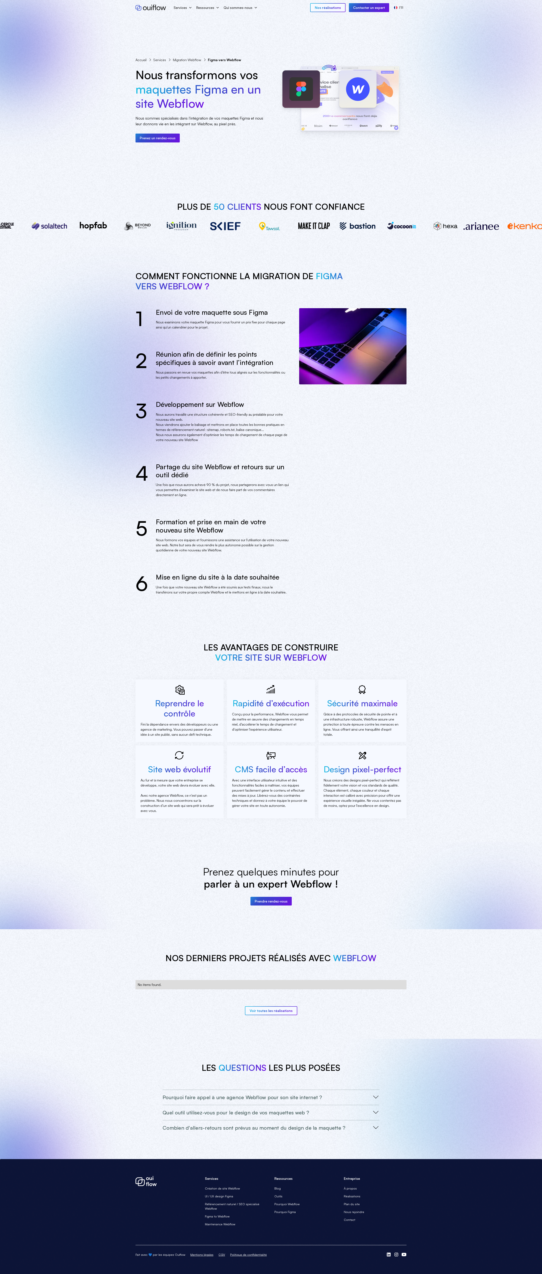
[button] (182, 7)
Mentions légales (201, 1254)
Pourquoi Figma (285, 1212)
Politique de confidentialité (248, 1254)
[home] (151, 7)
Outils (278, 1196)
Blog (277, 1188)
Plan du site (352, 1204)
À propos (350, 1188)
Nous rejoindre (354, 1212)
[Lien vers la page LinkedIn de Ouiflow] (388, 1254)
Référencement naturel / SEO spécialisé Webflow (232, 1206)
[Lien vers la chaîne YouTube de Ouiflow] (403, 1254)
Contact (349, 1220)
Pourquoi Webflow (287, 1204)
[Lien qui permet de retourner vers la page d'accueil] (167, 1181)
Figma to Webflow (217, 1216)
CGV (221, 1254)
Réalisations (352, 1196)
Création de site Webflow (222, 1188)
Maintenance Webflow (220, 1224)
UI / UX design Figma (219, 1196)
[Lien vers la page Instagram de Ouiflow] (396, 1254)
